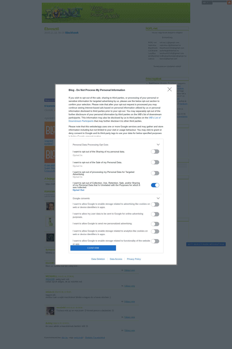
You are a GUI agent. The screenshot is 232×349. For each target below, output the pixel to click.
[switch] (155, 151)
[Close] (171, 90)
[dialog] (116, 174)
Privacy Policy (134, 259)
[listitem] (116, 144)
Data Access (116, 259)
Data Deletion (98, 259)
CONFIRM (93, 248)
